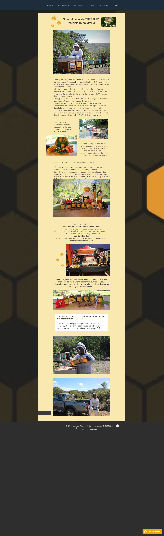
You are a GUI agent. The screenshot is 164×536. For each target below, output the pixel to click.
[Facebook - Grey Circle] (117, 425)
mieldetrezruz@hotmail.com (81, 240)
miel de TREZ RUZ (87, 19)
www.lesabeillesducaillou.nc (87, 428)
